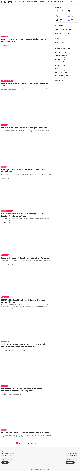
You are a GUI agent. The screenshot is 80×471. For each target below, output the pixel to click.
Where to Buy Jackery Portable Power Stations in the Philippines (25, 258)
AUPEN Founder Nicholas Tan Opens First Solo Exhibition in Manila (25, 432)
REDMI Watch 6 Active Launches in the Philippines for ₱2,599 (24, 127)
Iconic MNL (7, 1)
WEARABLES (4, 124)
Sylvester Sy (4, 222)
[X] (73, 11)
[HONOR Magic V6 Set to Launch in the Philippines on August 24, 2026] (26, 66)
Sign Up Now (70, 462)
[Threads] (76, 2)
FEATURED (61, 57)
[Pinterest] (61, 16)
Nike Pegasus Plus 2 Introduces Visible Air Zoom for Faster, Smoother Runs (23, 170)
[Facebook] (69, 2)
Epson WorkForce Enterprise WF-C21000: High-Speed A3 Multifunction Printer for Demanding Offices (22, 389)
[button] (77, 2)
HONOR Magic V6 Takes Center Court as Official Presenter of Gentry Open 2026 (23, 40)
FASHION (4, 166)
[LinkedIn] (74, 2)
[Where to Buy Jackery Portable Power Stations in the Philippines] (26, 241)
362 (28, 443)
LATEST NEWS (5, 36)
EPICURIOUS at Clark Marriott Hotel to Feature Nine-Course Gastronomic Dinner (23, 301)
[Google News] (73, 20)
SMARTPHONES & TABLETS (7, 80)
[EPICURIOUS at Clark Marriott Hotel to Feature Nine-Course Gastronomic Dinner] (26, 283)
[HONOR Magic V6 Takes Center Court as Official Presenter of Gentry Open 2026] (26, 22)
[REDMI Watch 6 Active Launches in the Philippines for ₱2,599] (26, 110)
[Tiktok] (61, 20)
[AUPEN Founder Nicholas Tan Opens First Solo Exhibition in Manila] (26, 415)
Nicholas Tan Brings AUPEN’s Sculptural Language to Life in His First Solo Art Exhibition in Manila (24, 215)
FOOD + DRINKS (5, 297)
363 (32, 443)
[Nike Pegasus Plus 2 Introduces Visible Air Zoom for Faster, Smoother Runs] (26, 152)
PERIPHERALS (4, 385)
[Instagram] (71, 2)
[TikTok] (72, 2)
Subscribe (5, 462)
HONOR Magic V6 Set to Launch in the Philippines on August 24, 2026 (24, 84)
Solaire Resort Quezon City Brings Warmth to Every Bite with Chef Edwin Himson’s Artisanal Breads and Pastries (25, 345)
